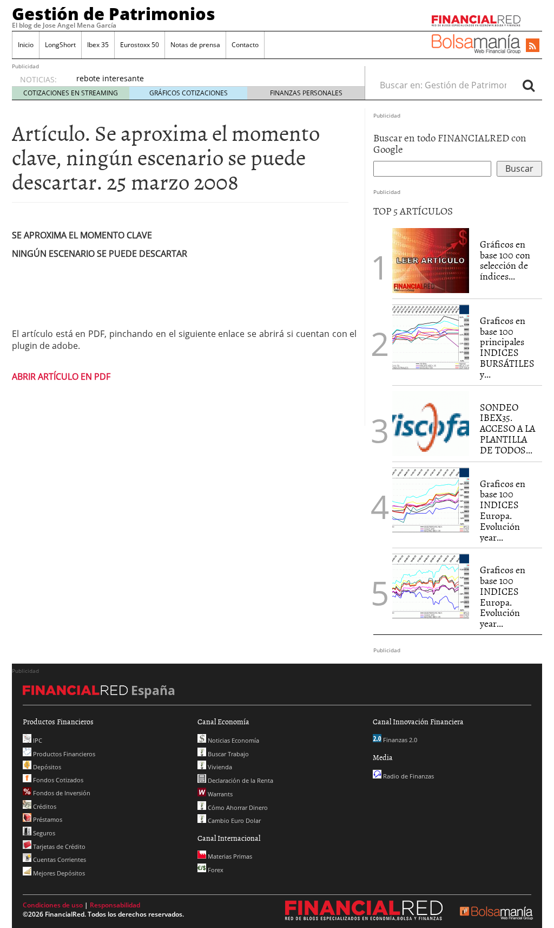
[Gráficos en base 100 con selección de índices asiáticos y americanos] (430, 259)
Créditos (43, 806)
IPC (36, 740)
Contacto (245, 44)
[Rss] (532, 46)
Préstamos (46, 819)
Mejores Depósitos (58, 873)
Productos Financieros (63, 754)
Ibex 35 (98, 44)
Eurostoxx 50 (139, 44)
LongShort (60, 44)
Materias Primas (229, 856)
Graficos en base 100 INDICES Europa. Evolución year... (502, 510)
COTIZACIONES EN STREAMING (70, 93)
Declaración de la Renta (239, 780)
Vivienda (219, 767)
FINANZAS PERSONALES (306, 93)
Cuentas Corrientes (58, 859)
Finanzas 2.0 (399, 740)
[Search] (528, 85)
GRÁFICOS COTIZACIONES (188, 93)
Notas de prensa (195, 44)
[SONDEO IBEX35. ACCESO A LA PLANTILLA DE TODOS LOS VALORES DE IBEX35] (430, 423)
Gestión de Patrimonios (113, 13)
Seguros (43, 833)
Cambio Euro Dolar (233, 820)
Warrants (219, 794)
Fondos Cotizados (57, 780)
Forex (214, 870)
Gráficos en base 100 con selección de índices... (505, 260)
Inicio (26, 44)
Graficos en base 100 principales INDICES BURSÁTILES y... (507, 347)
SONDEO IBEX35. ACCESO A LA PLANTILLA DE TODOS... (507, 428)
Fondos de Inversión (60, 793)
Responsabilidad (115, 905)
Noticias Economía (232, 740)
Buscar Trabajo (227, 754)
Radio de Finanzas (407, 776)
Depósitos (46, 767)
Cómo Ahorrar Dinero (237, 807)
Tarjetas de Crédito (58, 846)
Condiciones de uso (53, 905)
